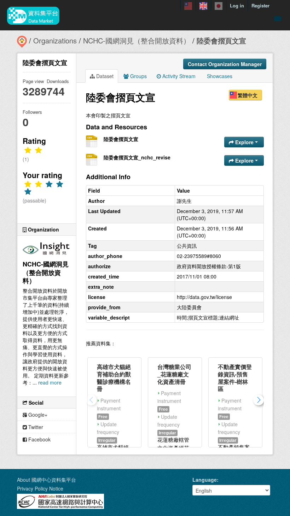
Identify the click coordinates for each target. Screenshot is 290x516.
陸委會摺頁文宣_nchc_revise (137, 157)
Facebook (39, 439)
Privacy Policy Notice (40, 488)
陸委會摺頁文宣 (221, 40)
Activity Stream (178, 76)
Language (204, 479)
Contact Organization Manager (225, 64)
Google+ (37, 414)
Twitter (35, 426)
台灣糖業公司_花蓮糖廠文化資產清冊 (174, 374)
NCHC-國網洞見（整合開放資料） (136, 40)
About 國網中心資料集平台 (46, 479)
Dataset (104, 76)
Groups (138, 76)
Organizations (55, 40)
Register (260, 5)
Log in (237, 5)
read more (50, 382)
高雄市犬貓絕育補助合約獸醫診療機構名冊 (114, 378)
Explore (244, 142)
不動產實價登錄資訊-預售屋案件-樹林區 (235, 378)
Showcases (218, 76)
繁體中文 (247, 95)
